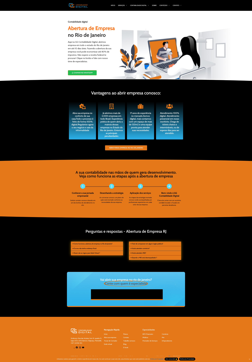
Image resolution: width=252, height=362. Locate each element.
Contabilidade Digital (138, 5)
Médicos (145, 337)
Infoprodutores (167, 341)
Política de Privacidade (157, 359)
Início (113, 5)
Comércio (165, 334)
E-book (125, 347)
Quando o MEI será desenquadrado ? (144, 258)
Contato (176, 5)
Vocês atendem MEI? (139, 253)
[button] (97, 244)
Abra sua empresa (110, 337)
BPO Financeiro (148, 334)
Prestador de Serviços (150, 341)
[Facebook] (77, 348)
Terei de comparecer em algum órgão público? (147, 244)
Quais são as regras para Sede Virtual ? (87, 253)
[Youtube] (83, 348)
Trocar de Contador (110, 341)
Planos (125, 334)
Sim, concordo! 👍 (171, 359)
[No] (249, 359)
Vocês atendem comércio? (141, 248)
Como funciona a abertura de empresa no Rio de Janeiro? (93, 244)
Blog (124, 344)
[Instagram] (80, 348)
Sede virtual (108, 344)
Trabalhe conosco (129, 341)
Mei (163, 337)
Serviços (121, 5)
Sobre (154, 5)
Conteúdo (163, 5)
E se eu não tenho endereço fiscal (85, 248)
